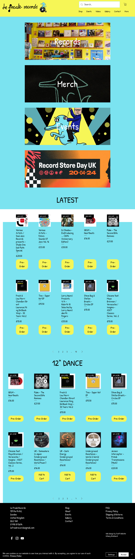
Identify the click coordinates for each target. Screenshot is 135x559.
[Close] (131, 554)
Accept (123, 554)
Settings (111, 554)
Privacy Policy (15, 555)
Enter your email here (38, 279)
